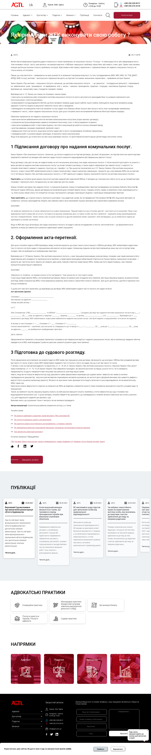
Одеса (61, 5)
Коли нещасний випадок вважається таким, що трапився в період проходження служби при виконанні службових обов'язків (51, 513)
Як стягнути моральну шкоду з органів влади (32, 420)
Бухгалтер (41, 15)
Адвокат (26, 15)
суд (72, 441)
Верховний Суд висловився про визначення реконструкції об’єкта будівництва (19, 509)
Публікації (84, 15)
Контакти (98, 15)
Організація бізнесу (108, 605)
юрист (102, 441)
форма (90, 441)
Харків (50, 5)
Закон (24, 441)
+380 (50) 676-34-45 (132, 6)
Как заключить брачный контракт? (28, 432)
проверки (66, 441)
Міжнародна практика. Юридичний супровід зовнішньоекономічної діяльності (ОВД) (71, 605)
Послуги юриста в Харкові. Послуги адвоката (30, 618)
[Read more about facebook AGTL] (46, 735)
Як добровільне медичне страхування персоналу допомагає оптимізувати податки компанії (52, 428)
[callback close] (147, 730)
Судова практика (69, 618)
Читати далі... (10, 553)
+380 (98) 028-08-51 (132, 3)
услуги (83, 441)
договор (18, 441)
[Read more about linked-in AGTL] (56, 735)
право (59, 441)
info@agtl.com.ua (55, 729)
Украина (77, 441)
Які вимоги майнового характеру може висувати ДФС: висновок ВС (42, 416)
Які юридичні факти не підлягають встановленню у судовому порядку (43, 424)
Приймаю (100, 749)
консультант (32, 441)
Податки (56, 15)
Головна (14, 15)
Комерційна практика (32, 605)
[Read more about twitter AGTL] (51, 735)
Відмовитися (118, 749)
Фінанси (70, 15)
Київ (56, 5)
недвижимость (50, 441)
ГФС (12, 441)
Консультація (126, 15)
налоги (41, 441)
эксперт (96, 441)
